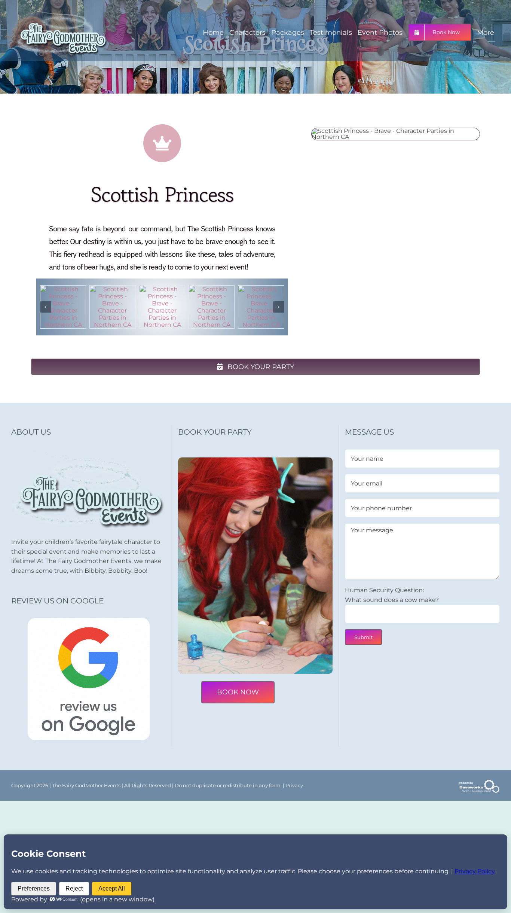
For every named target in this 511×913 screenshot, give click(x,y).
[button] (45, 307)
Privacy (294, 785)
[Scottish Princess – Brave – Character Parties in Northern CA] (63, 289)
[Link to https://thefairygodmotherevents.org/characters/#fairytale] (162, 143)
